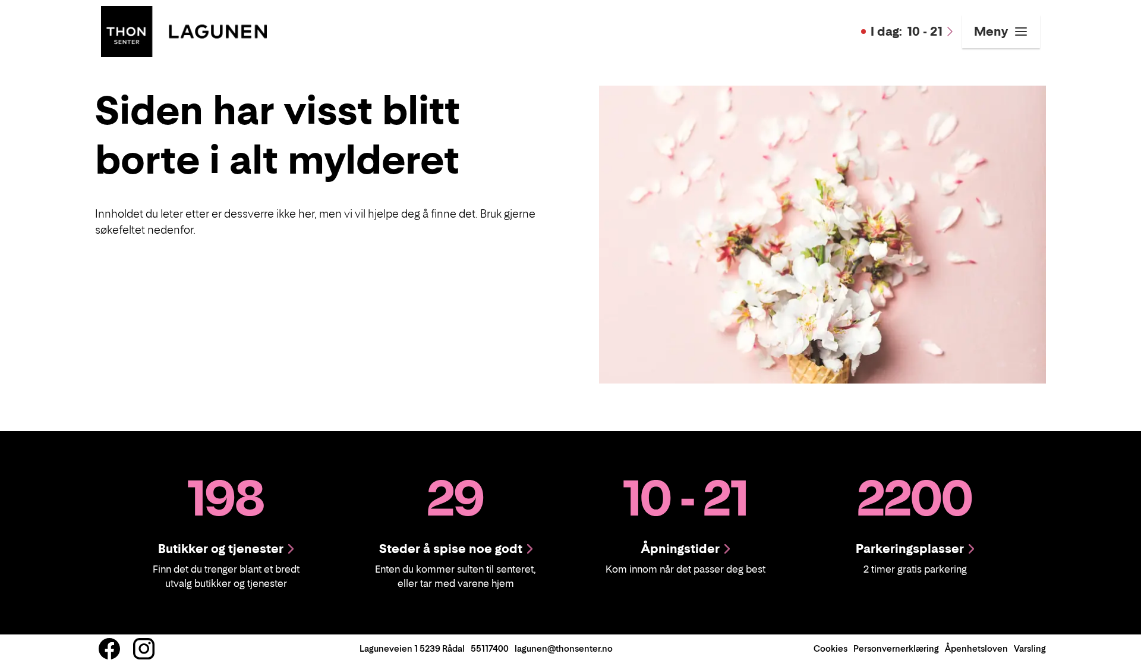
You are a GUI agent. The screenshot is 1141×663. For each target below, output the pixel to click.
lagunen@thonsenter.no (564, 648)
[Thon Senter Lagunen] (184, 30)
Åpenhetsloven (976, 648)
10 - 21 (907, 31)
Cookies (830, 648)
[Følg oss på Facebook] (109, 648)
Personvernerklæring (896, 648)
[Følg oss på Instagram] (144, 648)
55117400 (490, 648)
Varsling (1030, 648)
